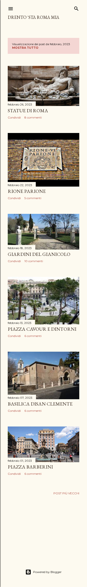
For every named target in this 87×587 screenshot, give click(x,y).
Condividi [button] (14, 117)
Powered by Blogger (47, 572)
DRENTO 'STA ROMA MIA (33, 17)
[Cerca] (76, 7)
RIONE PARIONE (27, 191)
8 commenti (33, 117)
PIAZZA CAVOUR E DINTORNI (42, 329)
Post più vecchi (66, 493)
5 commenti (32, 198)
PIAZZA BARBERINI (30, 467)
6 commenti (33, 336)
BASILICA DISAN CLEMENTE (40, 404)
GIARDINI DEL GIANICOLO (39, 254)
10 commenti (33, 261)
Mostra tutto (25, 47)
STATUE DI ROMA (28, 110)
